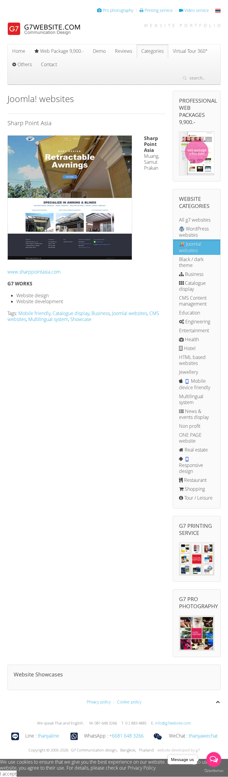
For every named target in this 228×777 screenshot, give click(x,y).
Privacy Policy (142, 768)
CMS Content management (193, 301)
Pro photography (117, 10)
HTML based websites (192, 360)
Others (24, 64)
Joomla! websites (129, 313)
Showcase (80, 319)
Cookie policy (129, 702)
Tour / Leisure (198, 498)
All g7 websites (194, 220)
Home (18, 51)
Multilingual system (48, 319)
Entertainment (194, 330)
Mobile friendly (34, 313)
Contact (49, 64)
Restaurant (195, 480)
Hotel (189, 348)
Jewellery (188, 372)
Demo (99, 51)
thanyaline (48, 735)
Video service (196, 10)
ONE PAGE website (190, 438)
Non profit (189, 426)
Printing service (158, 10)
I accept (8, 773)
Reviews (123, 51)
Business (100, 313)
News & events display (194, 414)
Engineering (197, 321)
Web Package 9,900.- (61, 51)
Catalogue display (71, 313)
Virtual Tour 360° (190, 51)
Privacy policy (99, 702)
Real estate (195, 450)
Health (191, 339)
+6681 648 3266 (126, 735)
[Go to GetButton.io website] (213, 771)
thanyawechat (203, 735)
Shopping (194, 489)
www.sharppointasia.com (34, 271)
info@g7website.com (173, 723)
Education (189, 312)
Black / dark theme (191, 262)
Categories (152, 51)
